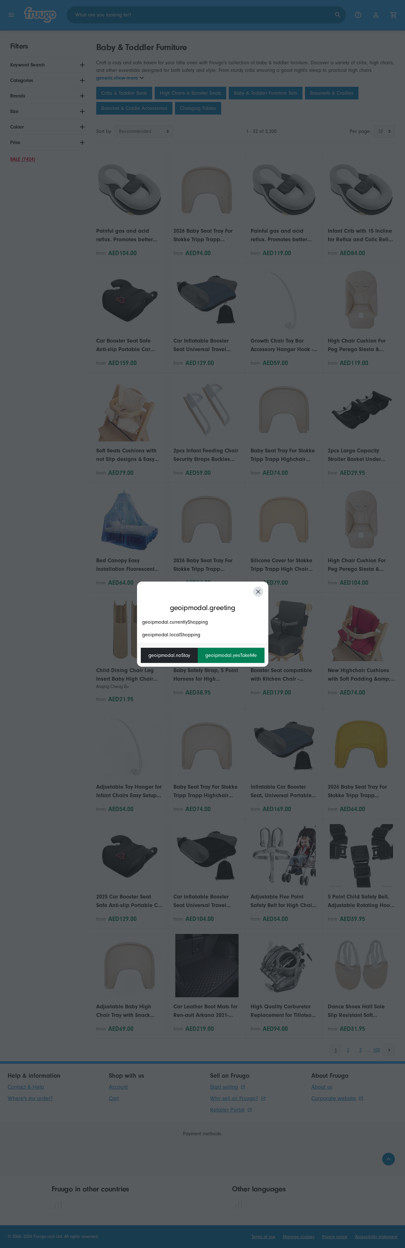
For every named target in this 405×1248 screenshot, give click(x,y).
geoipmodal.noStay (169, 655)
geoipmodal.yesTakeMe (231, 655)
